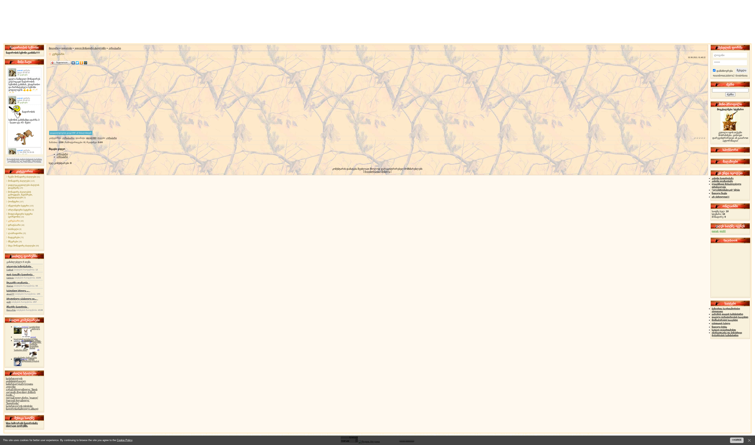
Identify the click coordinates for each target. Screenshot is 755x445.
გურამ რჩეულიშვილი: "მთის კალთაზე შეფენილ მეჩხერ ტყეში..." (21, 392)
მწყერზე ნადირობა (17, 307)
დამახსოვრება (724, 70)
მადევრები (14, 237)
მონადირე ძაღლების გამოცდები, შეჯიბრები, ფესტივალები (20, 195)
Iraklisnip (10, 278)
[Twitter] (77, 62)
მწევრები (13, 241)
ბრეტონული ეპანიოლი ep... (22, 299)
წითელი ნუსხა (719, 327)
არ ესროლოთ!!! (720, 197)
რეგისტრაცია (372, 171)
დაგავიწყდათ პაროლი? (723, 75)
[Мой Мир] (86, 62)
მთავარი (54, 48)
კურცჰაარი (14, 221)
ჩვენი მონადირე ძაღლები (22, 177)
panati (715, 231)
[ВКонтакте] (73, 62)
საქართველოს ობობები (19, 406)
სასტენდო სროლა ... (18, 291)
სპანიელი (13, 229)
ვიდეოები (66, 48)
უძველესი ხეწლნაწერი (19, 266)
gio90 (8, 302)
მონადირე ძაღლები (19, 181)
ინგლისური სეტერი (18, 205)
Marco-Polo (11, 310)
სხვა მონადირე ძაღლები (21, 245)
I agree (737, 440)
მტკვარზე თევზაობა (18, 282)
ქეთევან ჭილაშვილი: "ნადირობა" (17, 402)
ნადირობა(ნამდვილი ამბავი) (22, 408)
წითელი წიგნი (719, 193)
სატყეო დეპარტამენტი (724, 330)
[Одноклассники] (81, 62)
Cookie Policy (124, 440)
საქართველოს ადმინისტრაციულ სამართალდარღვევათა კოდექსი (19, 382)
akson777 (10, 294)
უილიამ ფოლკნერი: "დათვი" (22, 397)
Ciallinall (9, 270)
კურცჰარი (111, 138)
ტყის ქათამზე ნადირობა (20, 274)
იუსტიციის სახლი (721, 323)
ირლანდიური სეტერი (19, 210)
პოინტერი (13, 201)
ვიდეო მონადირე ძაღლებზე (90, 48)
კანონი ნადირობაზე (723, 178)
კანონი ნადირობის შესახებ (30, 360)
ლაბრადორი (15, 233)
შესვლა (386, 171)
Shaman (9, 286)
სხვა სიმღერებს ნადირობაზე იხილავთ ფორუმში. (22, 424)
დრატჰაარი (14, 225)
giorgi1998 (91, 138)
